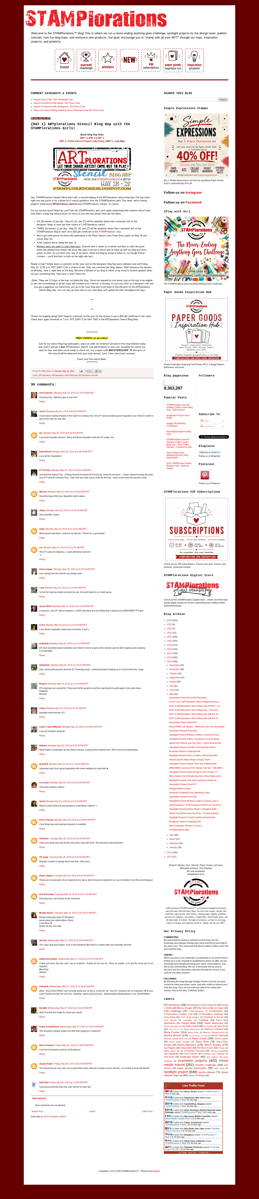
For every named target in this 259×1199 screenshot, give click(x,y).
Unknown (44, 838)
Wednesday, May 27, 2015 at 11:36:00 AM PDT (72, 986)
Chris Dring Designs (190, 1017)
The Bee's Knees (205, 1048)
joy (40, 433)
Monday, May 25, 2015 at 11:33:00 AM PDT (74, 569)
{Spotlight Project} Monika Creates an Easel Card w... (194, 801)
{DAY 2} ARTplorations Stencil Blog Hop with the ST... (194, 714)
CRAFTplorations (196, 1011)
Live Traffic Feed (193, 1085)
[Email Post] (81, 371)
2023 (169, 628)
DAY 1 (83, 138)
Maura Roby (193, 1032)
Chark (42, 708)
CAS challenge (172, 1011)
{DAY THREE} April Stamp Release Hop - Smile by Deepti (178, 466)
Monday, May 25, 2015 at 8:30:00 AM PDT (63, 433)
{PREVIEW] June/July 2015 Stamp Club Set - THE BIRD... (196, 768)
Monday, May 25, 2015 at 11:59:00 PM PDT (74, 820)
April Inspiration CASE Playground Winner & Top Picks (195, 805)
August (173, 681)
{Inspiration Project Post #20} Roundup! (188, 697)
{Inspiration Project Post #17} (183, 784)
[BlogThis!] (90, 371)
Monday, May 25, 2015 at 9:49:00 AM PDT (71, 470)
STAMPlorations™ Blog (176, 1100)
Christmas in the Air (213, 1017)
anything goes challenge (214, 1054)
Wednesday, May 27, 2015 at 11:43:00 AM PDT (70, 1008)
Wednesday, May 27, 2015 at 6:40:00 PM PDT (82, 1026)
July (171, 686)
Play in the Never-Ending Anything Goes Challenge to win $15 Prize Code (68, 110)
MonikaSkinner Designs (198, 1036)
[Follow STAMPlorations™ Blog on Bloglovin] (210, 453)
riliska (42, 510)
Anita (42, 529)
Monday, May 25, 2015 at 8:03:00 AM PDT (66, 411)
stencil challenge (197, 1075)
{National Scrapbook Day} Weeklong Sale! (189, 792)
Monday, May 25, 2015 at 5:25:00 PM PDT (68, 745)
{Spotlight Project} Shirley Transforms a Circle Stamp (194, 739)
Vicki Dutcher (46, 393)
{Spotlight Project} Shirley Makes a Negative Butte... (193, 809)
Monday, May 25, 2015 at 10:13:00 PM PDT (66, 801)
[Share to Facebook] (96, 371)
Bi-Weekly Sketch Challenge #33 (185, 821)
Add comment (39, 1098)
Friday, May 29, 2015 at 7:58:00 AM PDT (74, 1045)
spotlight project (176, 1072)
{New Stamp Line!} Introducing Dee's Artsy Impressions (177, 455)
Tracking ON (203, 1152)
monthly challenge (205, 1064)
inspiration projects (192, 1060)
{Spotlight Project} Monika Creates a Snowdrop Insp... (194, 735)
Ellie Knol (44, 1082)
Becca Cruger (184, 1007)
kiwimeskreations (48, 959)
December (174, 665)
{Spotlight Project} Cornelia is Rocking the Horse (192, 747)
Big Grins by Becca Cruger (211, 1008)
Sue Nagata (169, 1048)
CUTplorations (216, 1011)
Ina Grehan (208, 1026)
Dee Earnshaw (46, 894)
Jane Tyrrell (222, 1026)
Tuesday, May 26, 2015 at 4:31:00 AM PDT (70, 838)
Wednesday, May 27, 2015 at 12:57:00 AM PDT (80, 959)
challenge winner (189, 1056)
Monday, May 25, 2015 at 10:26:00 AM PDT (68, 492)
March (172, 839)
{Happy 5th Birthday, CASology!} (176, 424)
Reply (42, 401)
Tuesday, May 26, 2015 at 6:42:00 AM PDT (74, 875)
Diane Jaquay (46, 875)
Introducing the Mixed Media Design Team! (189, 759)
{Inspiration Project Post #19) (183, 722)
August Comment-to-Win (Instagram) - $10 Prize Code (59, 106)
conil (41, 588)
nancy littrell (45, 606)
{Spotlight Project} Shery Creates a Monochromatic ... (194, 755)
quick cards (219, 1068)
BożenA (43, 684)
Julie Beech (174, 1029)
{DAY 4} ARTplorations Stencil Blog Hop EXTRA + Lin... (195, 706)
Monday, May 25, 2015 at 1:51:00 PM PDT (70, 643)
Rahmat (43, 745)
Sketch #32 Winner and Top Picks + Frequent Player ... (195, 813)
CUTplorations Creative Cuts (178, 1014)
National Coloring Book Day (176, 1038)
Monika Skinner (172, 1035)
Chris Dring (169, 1017)
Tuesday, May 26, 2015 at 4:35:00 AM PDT (69, 857)
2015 (169, 661)
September (175, 677)
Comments (208, 426)
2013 (169, 857)
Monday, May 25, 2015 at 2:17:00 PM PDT (68, 684)
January (173, 847)
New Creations (46, 1045)
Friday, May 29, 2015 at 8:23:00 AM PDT (73, 1064)
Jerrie (42, 411)
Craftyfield (203, 1020)
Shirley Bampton (186, 1044)
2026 (169, 620)
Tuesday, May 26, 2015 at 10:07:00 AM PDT (76, 894)
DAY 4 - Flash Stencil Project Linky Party (82, 141)
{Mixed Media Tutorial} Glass (177, 1118)
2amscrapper (46, 569)
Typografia (173, 1054)
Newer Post (37, 1111)
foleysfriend (45, 451)
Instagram (194, 192)
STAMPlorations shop (110, 231)
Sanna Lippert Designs (179, 1042)
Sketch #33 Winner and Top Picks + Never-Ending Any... (195, 743)
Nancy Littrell (217, 1035)
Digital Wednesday (213, 1023)
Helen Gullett (192, 1026)
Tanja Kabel (186, 1048)
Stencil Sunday (212, 1044)
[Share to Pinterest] (100, 371)
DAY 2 (92, 138)
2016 (169, 657)
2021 (169, 637)
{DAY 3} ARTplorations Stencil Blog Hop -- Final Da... (194, 710)
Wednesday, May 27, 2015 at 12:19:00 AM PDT (70, 940)
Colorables (187, 1020)
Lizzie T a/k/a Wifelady (50, 727)
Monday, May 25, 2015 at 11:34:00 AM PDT (65, 588)
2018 (169, 649)
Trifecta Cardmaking (219, 1051)
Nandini (43, 1008)
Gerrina (43, 940)
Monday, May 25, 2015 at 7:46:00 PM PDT (69, 764)
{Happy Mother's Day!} (179, 788)
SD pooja (43, 857)
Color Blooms (170, 1020)
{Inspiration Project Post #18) (183, 730)
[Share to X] (93, 371)
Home (92, 1111)
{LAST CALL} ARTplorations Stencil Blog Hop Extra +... (195, 702)
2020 (169, 641)
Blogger (156, 1171)
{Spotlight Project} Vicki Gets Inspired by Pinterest (192, 780)
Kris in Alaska (46, 820)
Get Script (182, 1152)
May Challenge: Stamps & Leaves (185, 825)
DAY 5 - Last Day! (115, 141)
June (172, 690)
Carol (42, 625)
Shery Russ (202, 1041)
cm (40, 547)
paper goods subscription (192, 1068)
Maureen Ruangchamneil (214, 1032)
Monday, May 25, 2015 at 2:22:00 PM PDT (67, 708)
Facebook (194, 202)
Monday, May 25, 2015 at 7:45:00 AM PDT (74, 393)
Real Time (192, 1152)
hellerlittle (44, 643)
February (174, 843)
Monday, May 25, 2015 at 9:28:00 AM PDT (72, 451)
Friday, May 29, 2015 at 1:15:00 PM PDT (69, 1082)
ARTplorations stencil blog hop (65, 375)
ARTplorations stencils (64, 204)
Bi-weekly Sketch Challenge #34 (184, 751)
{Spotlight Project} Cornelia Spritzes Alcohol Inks (192, 817)
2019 (169, 645)
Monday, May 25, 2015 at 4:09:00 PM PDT (82, 727)
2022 (169, 633)
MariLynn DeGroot (214, 1029)
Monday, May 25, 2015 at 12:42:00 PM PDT (66, 625)
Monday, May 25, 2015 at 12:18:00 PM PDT (73, 606)
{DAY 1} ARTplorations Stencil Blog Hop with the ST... (194, 718)
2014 (169, 852)
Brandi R (43, 764)
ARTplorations (45, 375)
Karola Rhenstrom (192, 1029)
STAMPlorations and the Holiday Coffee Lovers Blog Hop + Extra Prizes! (179, 407)
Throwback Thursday (194, 1051)
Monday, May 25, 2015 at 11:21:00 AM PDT (64, 547)
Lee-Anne (44, 782)
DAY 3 (100, 138)
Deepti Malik (189, 1023)
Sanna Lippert (221, 1038)
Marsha (43, 492)
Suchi (42, 801)
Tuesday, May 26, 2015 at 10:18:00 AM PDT (75, 913)
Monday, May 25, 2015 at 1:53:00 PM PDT (71, 665)
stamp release (206, 1072)
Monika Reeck (46, 913)
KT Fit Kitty (44, 470)
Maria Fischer (172, 1032)
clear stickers (212, 1057)
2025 (169, 624)
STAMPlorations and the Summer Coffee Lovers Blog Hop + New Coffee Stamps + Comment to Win (179, 443)
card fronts (169, 1057)
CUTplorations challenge (211, 1014)
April (171, 835)
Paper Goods (199, 1038)
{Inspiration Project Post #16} (183, 797)
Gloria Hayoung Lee (172, 1026)
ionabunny (44, 665)
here (103, 359)
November (174, 669)
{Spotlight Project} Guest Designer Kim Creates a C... (194, 772)
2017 (169, 653)
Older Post (147, 1111)
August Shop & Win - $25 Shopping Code (53, 99)
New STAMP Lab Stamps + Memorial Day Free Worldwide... (197, 726)
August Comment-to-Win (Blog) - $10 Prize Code (56, 103)
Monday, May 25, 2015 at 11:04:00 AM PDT (67, 510)
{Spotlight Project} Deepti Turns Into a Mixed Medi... (193, 764)
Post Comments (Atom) (55, 1116)
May (171, 694)
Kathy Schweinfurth (49, 1026)
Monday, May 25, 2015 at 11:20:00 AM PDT (66, 529)
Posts (206, 421)
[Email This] (86, 371)
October (173, 673)
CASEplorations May (179, 830)
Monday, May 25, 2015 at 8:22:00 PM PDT (70, 782)
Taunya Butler (46, 1064)
